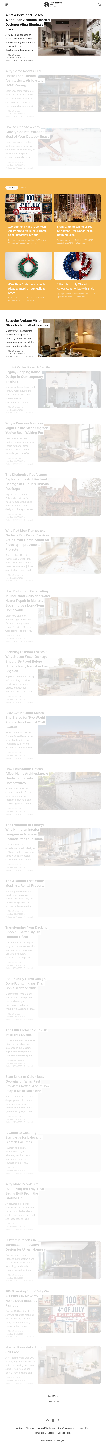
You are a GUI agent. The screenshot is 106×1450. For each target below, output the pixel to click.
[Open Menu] (7, 4)
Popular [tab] (24, 187)
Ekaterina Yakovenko (16, 1060)
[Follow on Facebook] (47, 1420)
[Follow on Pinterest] (58, 1420)
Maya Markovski (14, 55)
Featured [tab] (12, 187)
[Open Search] (99, 4)
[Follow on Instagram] (53, 1420)
